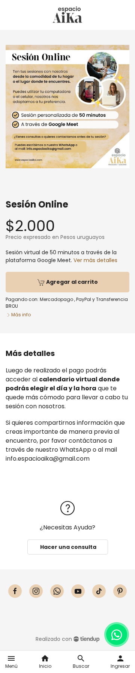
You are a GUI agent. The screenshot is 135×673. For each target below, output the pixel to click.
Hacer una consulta (67, 547)
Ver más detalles (95, 260)
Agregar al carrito (71, 282)
